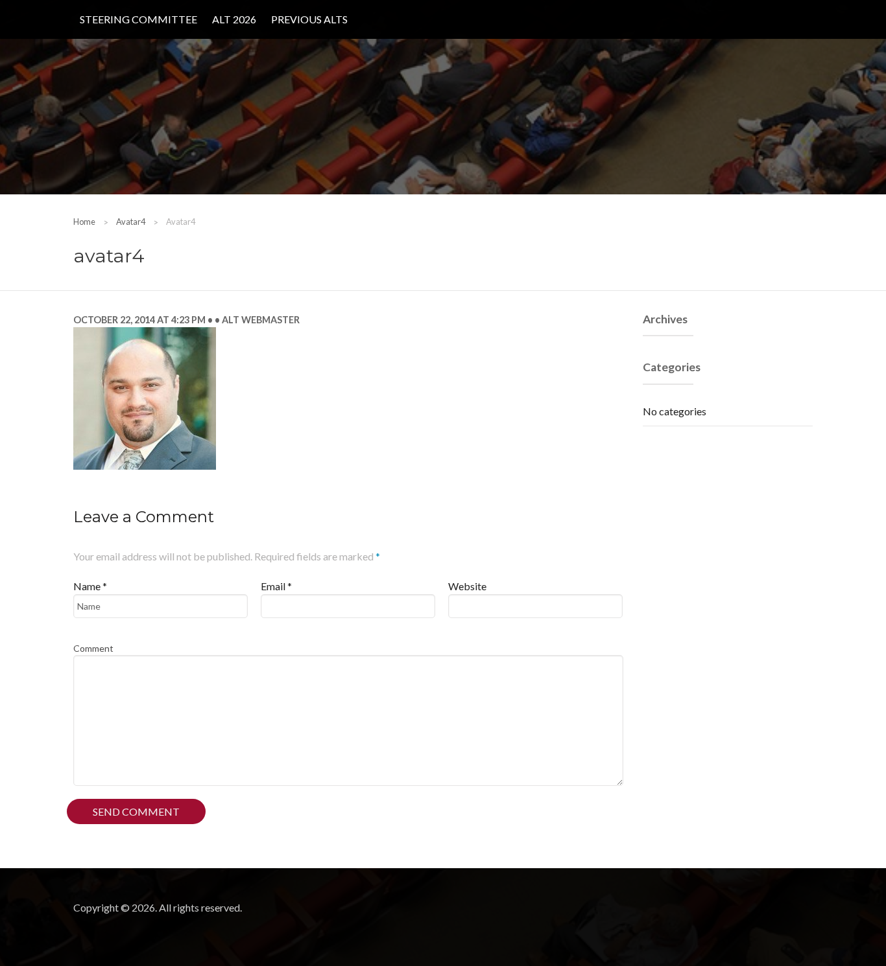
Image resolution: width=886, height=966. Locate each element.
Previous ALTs (309, 19)
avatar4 (130, 221)
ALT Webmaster (260, 319)
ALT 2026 (234, 19)
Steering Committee (138, 19)
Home (84, 221)
